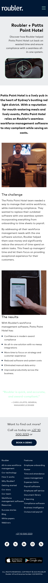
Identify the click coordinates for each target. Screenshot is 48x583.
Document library (32, 494)
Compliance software (34, 503)
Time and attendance (34, 473)
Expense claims (31, 482)
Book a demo (24, 442)
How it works (8, 476)
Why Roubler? (8, 481)
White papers (8, 518)
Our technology (9, 472)
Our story (6, 489)
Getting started (9, 485)
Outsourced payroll (33, 511)
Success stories (9, 510)
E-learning (29, 499)
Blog (4, 514)
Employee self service (34, 490)
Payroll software (32, 486)
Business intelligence (34, 507)
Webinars (6, 522)
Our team (6, 493)
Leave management (33, 478)
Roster (27, 469)
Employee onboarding (34, 465)
